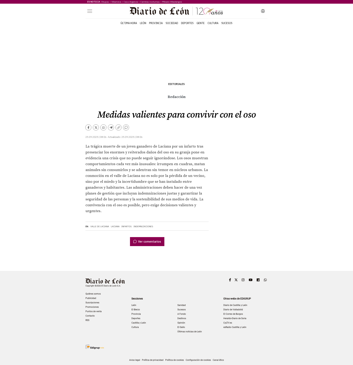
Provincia (156, 23)
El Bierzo (135, 309)
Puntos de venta (93, 311)
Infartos (126, 226)
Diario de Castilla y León (235, 305)
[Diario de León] (176, 11)
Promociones (92, 307)
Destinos (181, 318)
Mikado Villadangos (172, 1)
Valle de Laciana (99, 226)
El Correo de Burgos (233, 314)
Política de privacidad (152, 360)
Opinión (181, 323)
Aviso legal (134, 360)
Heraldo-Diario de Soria (234, 318)
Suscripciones (92, 302)
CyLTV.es (227, 323)
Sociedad (172, 23)
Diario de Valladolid (233, 309)
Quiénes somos (93, 294)
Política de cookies (174, 360)
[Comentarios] (126, 127)
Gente (201, 23)
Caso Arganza (131, 1)
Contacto (90, 316)
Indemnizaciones (143, 226)
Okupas (105, 1)
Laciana (115, 226)
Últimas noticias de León (189, 331)
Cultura (213, 23)
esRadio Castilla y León (234, 327)
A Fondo (181, 314)
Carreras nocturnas (150, 1)
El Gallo (181, 327)
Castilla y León (138, 323)
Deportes (187, 23)
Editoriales (176, 84)
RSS (87, 320)
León (143, 23)
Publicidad (90, 298)
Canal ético (218, 360)
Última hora (129, 23)
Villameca (116, 1)
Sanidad (181, 305)
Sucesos (226, 23)
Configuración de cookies (198, 360)
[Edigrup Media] (94, 346)
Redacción (177, 97)
